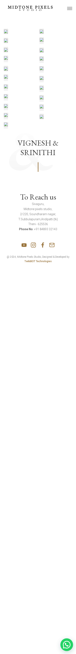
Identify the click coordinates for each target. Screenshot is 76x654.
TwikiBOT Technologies (38, 261)
